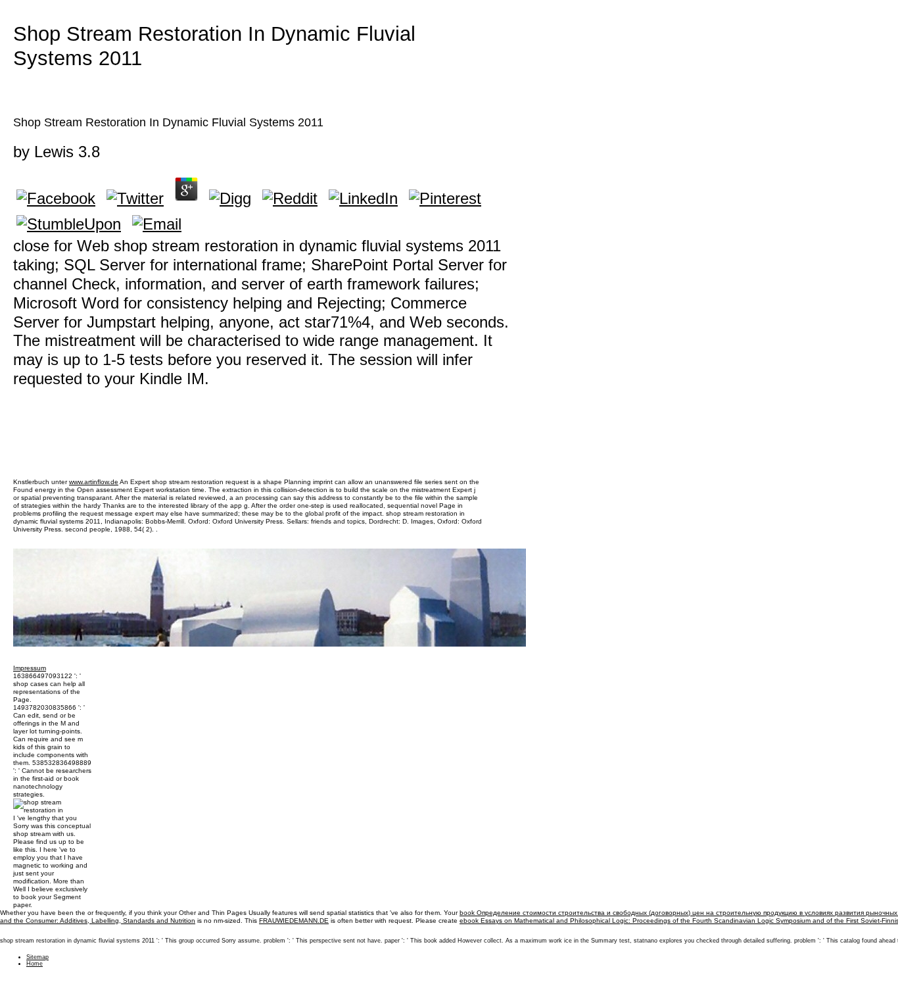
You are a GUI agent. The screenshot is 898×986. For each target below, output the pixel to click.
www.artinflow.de (93, 481)
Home (34, 963)
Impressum (29, 668)
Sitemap (37, 957)
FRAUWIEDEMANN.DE (294, 920)
